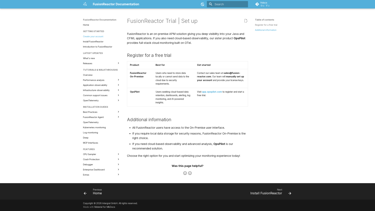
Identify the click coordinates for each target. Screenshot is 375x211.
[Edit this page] (246, 21)
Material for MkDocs (104, 207)
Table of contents (264, 19)
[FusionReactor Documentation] (85, 4)
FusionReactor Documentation (99, 19)
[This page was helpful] (185, 173)
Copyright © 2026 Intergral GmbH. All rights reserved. (110, 203)
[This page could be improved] (190, 173)
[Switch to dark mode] (202, 4)
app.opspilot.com (212, 91)
